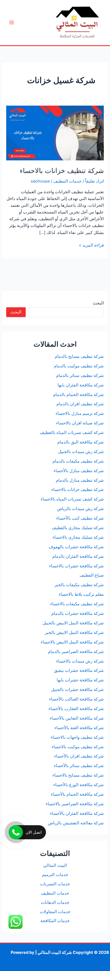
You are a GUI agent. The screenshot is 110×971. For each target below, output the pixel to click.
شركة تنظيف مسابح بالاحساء (78, 775)
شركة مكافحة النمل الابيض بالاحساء (72, 642)
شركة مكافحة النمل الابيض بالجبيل (73, 623)
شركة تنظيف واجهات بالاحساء (77, 737)
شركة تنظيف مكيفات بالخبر (79, 584)
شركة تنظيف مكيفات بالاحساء (77, 603)
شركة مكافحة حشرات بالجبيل (77, 689)
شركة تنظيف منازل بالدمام (80, 480)
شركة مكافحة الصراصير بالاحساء (75, 803)
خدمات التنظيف (67, 181)
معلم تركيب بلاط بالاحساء (81, 594)
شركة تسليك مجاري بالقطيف (78, 527)
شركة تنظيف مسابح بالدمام (79, 356)
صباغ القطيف (92, 575)
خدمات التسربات (55, 883)
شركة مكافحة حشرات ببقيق (79, 670)
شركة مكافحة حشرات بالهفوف (76, 546)
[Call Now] (16, 832)
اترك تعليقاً (94, 181)
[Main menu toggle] (11, 22)
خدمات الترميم (55, 874)
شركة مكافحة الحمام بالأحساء (77, 794)
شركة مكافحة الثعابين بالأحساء (77, 718)
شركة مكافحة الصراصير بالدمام (76, 651)
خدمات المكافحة (55, 920)
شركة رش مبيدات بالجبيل (81, 451)
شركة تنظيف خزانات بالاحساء (62, 171)
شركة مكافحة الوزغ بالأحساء (78, 784)
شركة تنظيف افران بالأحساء (79, 756)
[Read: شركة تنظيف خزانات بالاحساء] (55, 132)
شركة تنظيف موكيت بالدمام (79, 366)
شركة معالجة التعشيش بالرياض (76, 823)
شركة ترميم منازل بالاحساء (80, 413)
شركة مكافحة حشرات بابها (80, 680)
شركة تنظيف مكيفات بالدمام (78, 461)
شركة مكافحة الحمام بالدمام (78, 394)
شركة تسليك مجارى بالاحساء (78, 537)
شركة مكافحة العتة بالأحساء (79, 727)
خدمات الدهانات (55, 902)
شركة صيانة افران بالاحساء (80, 423)
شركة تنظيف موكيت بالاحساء (78, 746)
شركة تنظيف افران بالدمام (80, 403)
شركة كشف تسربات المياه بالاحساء (72, 499)
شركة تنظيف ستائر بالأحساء (79, 765)
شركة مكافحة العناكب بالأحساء (76, 699)
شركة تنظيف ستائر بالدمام (80, 375)
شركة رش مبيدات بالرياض (80, 508)
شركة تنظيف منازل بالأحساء (79, 470)
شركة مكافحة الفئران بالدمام (78, 556)
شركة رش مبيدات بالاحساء (80, 661)
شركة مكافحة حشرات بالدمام (77, 613)
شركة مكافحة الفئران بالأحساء (77, 813)
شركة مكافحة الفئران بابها (81, 385)
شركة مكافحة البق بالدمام (80, 442)
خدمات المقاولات (55, 911)
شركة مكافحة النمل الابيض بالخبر (74, 632)
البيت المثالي (55, 865)
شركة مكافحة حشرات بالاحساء (76, 565)
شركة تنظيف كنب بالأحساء (80, 518)
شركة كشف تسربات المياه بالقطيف (72, 432)
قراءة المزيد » (91, 245)
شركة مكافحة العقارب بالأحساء (76, 708)
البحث (98, 303)
